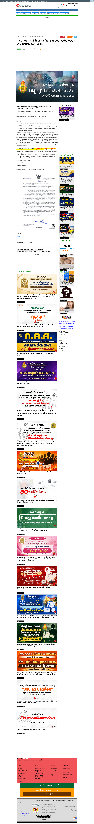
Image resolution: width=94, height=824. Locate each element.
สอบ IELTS (60, 337)
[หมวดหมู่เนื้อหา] (43, 13)
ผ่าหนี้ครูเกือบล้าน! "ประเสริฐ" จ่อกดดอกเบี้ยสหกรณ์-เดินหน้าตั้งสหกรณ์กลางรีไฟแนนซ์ (67, 222)
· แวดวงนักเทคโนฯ (21, 781)
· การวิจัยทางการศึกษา (67, 768)
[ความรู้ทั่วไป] (66, 13)
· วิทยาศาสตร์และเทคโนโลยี (40, 768)
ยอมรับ (92, 1)
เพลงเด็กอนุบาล (61, 349)
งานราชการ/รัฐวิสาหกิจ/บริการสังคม (37, 36)
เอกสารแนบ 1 (18, 238)
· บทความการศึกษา (66, 767)
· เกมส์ (51, 774)
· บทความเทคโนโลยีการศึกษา (23, 767)
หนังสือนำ (18, 236)
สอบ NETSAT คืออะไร (62, 335)
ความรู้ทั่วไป (25, 36)
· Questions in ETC (22, 780)
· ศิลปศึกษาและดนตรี (39, 777)
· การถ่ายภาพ (20, 775)
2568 (49, 251)
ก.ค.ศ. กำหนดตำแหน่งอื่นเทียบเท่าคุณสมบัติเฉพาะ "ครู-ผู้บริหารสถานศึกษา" (66, 166)
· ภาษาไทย (37, 772)
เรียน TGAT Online (62, 345)
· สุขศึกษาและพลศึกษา (39, 773)
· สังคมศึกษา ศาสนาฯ (39, 775)
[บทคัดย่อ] (56, 13)
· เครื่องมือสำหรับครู (67, 777)
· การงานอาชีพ (38, 778)
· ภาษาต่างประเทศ (38, 770)
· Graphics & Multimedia (23, 770)
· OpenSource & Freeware (23, 772)
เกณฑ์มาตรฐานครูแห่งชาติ (67, 298)
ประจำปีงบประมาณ (40, 251)
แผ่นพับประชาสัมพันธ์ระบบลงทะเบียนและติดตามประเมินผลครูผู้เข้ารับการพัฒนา (66, 283)
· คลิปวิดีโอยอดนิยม (54, 770)
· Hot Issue (20, 777)
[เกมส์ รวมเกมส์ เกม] (61, 13)
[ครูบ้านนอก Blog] (29, 13)
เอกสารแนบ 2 (18, 239)
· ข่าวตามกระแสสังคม (54, 767)
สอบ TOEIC (61, 339)
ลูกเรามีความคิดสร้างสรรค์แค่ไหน (66, 254)
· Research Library (22, 778)
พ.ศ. (46, 251)
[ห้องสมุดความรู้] (35, 13)
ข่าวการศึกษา (19, 36)
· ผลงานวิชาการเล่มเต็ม (67, 776)
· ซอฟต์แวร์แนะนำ (21, 773)
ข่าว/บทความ (69, 36)
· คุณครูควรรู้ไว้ (66, 772)
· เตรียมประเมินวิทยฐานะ (67, 774)
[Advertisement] (47, 25)
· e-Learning (20, 768)
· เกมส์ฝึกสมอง (53, 776)
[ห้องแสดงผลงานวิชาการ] (50, 13)
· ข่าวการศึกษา (53, 765)
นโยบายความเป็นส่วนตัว (43, 1)
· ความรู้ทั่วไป (37, 765)
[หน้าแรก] (18, 13)
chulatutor (61, 348)
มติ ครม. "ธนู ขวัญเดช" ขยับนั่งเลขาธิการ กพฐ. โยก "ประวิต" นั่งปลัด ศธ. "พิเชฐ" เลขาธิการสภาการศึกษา (67, 194)
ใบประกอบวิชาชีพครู (62, 334)
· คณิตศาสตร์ (37, 767)
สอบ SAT (60, 340)
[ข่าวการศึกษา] (23, 13)
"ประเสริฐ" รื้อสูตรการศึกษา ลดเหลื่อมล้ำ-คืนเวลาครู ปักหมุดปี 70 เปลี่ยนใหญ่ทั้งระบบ (66, 235)
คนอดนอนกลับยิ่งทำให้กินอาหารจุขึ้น (67, 268)
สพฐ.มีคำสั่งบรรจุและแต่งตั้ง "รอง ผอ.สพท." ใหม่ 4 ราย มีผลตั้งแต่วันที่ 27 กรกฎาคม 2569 (66, 117)
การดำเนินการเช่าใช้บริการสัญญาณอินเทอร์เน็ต (28, 251)
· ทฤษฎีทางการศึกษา (67, 765)
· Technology (20, 765)
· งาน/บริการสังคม (53, 768)
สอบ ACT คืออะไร (62, 346)
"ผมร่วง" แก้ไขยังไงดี (66, 311)
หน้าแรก (75, 36)
